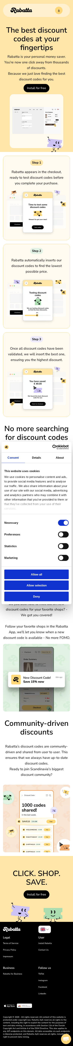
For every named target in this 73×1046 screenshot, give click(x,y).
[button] (66, 1039)
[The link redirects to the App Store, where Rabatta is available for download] (9, 1006)
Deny (36, 596)
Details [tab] (36, 457)
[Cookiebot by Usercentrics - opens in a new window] (52, 447)
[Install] (59, 10)
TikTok (41, 973)
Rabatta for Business (12, 973)
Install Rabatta (45, 943)
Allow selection (37, 585)
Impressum (8, 956)
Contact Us (43, 949)
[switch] (63, 534)
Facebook (42, 987)
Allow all (36, 574)
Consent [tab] (13, 457)
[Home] (21, 10)
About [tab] (60, 457)
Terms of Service (10, 943)
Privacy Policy (9, 949)
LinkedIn (42, 993)
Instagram (43, 980)
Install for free (36, 88)
